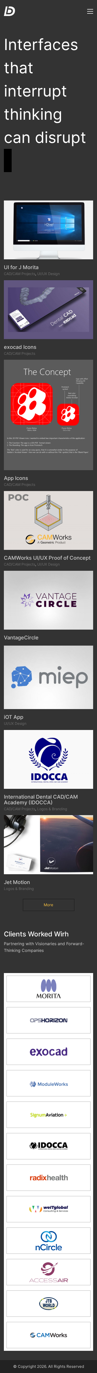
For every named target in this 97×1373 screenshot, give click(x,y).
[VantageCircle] (48, 600)
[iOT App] (48, 677)
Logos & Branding (52, 809)
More (48, 904)
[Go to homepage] (9, 11)
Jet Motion (17, 882)
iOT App (13, 717)
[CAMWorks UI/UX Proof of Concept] (48, 520)
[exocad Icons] (48, 309)
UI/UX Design (48, 273)
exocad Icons (20, 347)
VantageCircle (21, 637)
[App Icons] (48, 415)
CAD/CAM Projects (19, 273)
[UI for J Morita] (48, 229)
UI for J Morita (21, 267)
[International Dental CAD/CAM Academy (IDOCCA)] (48, 759)
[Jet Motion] (48, 844)
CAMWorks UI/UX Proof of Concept (47, 558)
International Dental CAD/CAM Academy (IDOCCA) (41, 799)
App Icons (16, 478)
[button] (90, 11)
